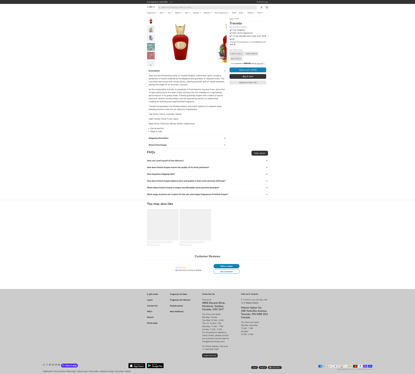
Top (169, 13)
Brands (250, 13)
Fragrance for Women (180, 300)
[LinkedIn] (56, 366)
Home (231, 18)
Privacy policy (94, 371)
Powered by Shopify (343, 369)
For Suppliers (119, 371)
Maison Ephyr (252, 303)
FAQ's (149, 311)
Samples (196, 13)
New (161, 13)
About (259, 13)
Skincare (207, 13)
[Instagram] (47, 366)
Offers (234, 13)
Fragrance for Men (178, 294)
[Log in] (261, 7)
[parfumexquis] (151, 7)
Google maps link (210, 355)
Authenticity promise (107, 371)
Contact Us (152, 306)
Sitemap (128, 371)
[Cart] (266, 7)
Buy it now (248, 76)
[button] (248, 63)
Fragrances (151, 13)
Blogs (241, 13)
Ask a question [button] (226, 271)
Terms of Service (60, 371)
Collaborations (48, 371)
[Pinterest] (53, 366)
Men (186, 13)
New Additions (177, 311)
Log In (150, 300)
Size (236, 50)
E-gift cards (152, 294)
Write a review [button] (226, 266)
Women (177, 13)
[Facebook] (50, 366)
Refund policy (71, 371)
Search (150, 317)
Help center (259, 153)
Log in (266, 2)
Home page (152, 323)
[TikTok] (44, 366)
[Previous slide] (159, 41)
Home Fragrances (221, 13)
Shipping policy (82, 371)
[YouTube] (59, 366)
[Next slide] (223, 41)
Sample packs (176, 306)
